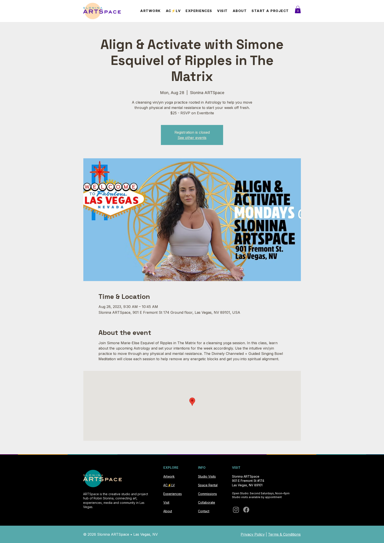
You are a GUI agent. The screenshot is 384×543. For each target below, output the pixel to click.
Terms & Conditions (284, 534)
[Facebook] (246, 510)
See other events (192, 137)
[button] (298, 9)
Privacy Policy (253, 534)
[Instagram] (236, 510)
